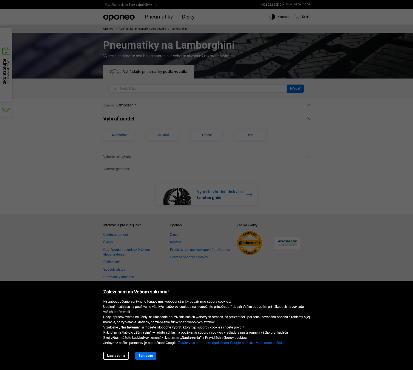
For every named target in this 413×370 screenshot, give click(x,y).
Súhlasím (146, 356)
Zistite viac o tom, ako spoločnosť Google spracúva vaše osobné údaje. (231, 343)
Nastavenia (116, 356)
